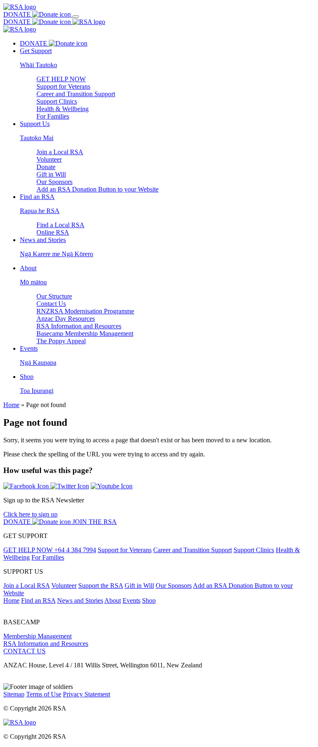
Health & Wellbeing (62, 108)
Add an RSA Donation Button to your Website (97, 189)
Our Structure (54, 296)
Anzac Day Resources (65, 318)
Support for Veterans (63, 86)
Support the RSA (100, 585)
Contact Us (51, 303)
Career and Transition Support (75, 93)
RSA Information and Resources (78, 326)
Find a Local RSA (60, 224)
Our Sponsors (54, 181)
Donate (45, 166)
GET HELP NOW (61, 78)
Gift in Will (51, 174)
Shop (149, 600)
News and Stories (80, 600)
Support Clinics (56, 101)
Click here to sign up (30, 514)
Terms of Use (43, 694)
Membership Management (37, 636)
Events (131, 600)
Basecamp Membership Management (84, 333)
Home (11, 404)
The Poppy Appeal (61, 340)
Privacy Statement (86, 694)
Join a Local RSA (59, 151)
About (112, 600)
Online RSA (52, 232)
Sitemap (13, 694)
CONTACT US (24, 651)
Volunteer (49, 159)
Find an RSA (38, 600)
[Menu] (75, 16)
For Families (52, 116)
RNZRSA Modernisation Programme (85, 311)
